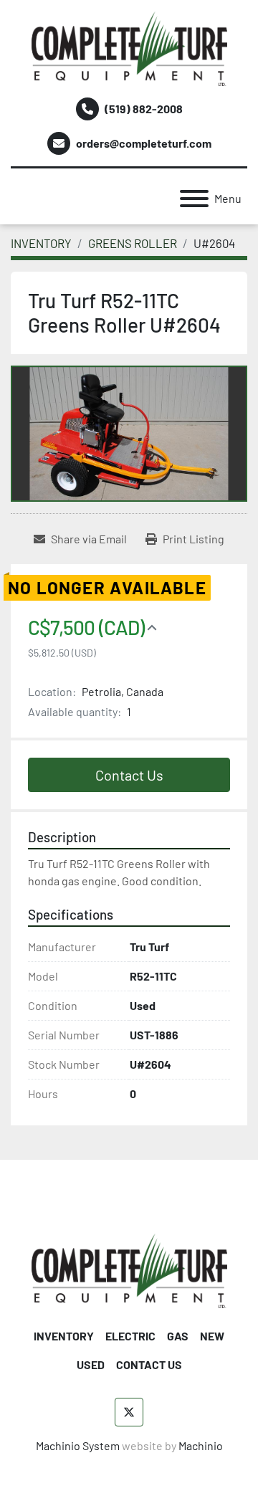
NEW (212, 1336)
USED (91, 1364)
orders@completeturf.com (143, 143)
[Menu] (194, 198)
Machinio (200, 1445)
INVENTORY (64, 1336)
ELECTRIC (130, 1336)
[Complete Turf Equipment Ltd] (129, 1270)
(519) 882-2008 (144, 108)
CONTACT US (149, 1364)
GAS (177, 1336)
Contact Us (129, 774)
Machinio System (78, 1445)
